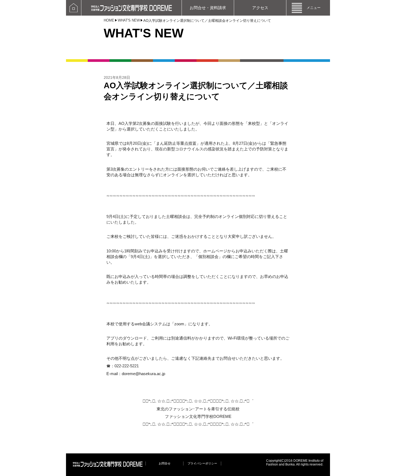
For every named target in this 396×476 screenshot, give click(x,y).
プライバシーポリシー (202, 463)
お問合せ (165, 463)
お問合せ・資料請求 (208, 7)
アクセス (260, 7)
